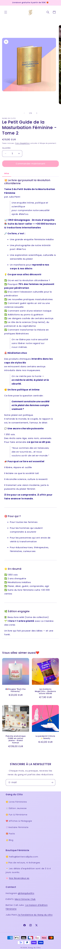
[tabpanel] (30, 407)
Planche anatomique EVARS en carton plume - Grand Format (16, 739)
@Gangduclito (26, 893)
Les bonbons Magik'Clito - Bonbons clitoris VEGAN (45, 691)
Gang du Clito (34, 947)
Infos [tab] (6, 173)
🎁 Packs (10, 833)
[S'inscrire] (52, 782)
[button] (6, 12)
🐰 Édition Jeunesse (16, 808)
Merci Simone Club (25, 899)
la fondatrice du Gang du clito (35, 914)
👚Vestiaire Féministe (17, 827)
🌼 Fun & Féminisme (16, 814)
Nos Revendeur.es (19, 878)
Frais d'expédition (22, 143)
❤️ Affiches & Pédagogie (19, 821)
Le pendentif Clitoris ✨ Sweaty (45, 737)
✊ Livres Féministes (16, 801)
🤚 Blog (9, 840)
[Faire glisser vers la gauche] (24, 113)
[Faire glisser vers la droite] (37, 113)
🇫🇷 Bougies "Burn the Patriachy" (16, 690)
